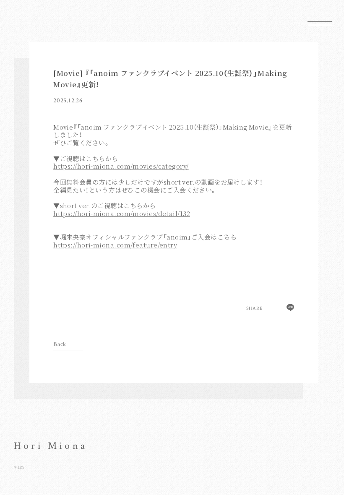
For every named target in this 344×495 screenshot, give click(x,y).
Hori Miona (50, 446)
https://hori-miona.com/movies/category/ (121, 166)
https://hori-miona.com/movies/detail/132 (121, 213)
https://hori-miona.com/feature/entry (115, 245)
